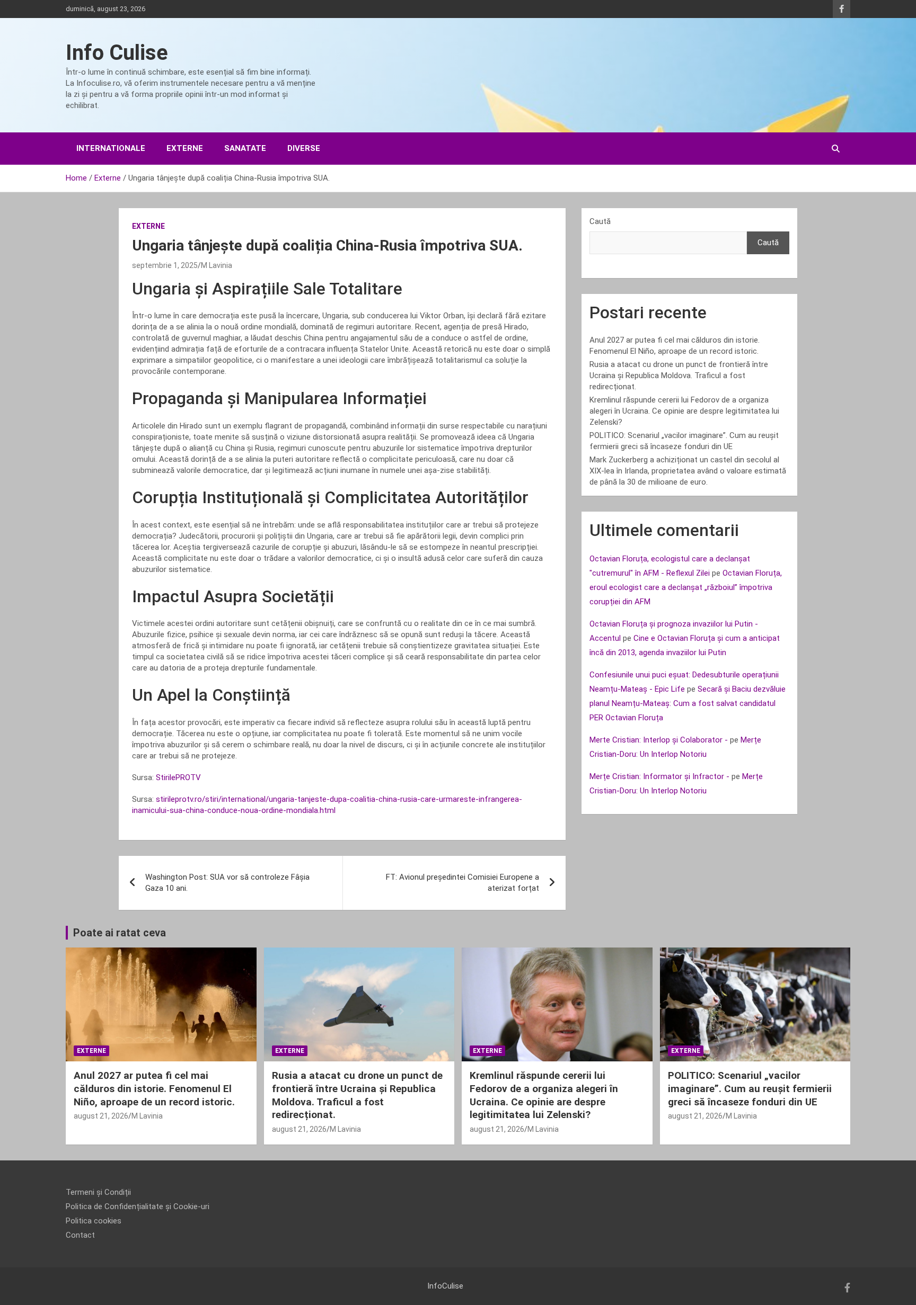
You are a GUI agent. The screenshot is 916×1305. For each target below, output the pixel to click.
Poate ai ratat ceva (119, 932)
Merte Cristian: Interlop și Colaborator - (658, 740)
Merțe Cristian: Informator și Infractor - (659, 776)
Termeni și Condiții (98, 1192)
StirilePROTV (178, 777)
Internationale (110, 148)
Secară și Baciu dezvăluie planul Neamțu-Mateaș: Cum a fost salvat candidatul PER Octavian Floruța (687, 703)
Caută (600, 221)
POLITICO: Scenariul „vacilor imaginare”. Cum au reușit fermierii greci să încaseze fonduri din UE (750, 1088)
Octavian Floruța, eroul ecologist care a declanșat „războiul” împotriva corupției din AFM (685, 587)
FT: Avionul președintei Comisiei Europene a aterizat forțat (462, 882)
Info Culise (117, 52)
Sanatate (245, 148)
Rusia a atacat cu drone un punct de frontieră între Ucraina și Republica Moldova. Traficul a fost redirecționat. (678, 375)
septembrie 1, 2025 (165, 265)
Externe (184, 148)
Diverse (303, 148)
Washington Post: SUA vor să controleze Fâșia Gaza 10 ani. (227, 882)
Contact (80, 1235)
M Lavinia (216, 265)
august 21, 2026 (101, 1116)
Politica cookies (93, 1221)
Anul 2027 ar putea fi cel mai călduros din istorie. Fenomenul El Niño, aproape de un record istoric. (154, 1088)
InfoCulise (445, 1286)
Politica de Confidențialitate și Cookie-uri (137, 1206)
